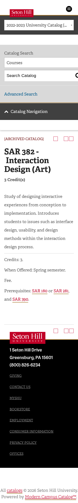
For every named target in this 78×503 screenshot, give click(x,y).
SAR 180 (39, 291)
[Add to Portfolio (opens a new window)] (55, 139)
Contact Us (20, 387)
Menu (69, 9)
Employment (21, 420)
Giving (16, 376)
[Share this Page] (61, 139)
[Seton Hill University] (28, 338)
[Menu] (69, 9)
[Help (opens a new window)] (71, 139)
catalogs (14, 490)
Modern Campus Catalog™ (50, 497)
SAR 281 (61, 291)
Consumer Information (31, 431)
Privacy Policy (23, 443)
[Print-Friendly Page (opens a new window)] (66, 139)
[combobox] (39, 25)
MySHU (16, 398)
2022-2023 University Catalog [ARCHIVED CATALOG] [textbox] (40, 25)
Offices (16, 454)
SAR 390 (20, 299)
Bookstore (20, 409)
